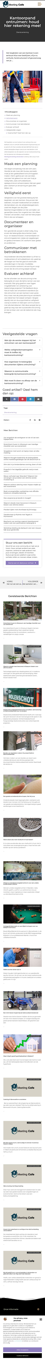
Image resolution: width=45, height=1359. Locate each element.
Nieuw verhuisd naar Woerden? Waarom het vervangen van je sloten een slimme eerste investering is (20, 478)
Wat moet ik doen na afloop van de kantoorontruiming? (22, 382)
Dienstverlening (22, 32)
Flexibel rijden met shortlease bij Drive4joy (20, 510)
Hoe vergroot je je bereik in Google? (17, 498)
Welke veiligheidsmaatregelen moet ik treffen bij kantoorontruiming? (22, 352)
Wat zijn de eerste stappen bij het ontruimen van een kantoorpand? (22, 341)
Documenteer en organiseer (16, 121)
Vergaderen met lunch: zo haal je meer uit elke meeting (21, 452)
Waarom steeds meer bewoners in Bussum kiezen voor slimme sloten (20, 504)
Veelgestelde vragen (13, 130)
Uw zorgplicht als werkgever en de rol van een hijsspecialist (21, 438)
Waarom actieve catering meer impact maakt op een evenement (22, 485)
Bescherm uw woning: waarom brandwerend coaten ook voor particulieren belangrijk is (21, 522)
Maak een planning (13, 115)
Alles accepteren (22, 1350)
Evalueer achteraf (12, 127)
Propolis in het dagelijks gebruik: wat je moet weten (21, 470)
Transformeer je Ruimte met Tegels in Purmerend (18, 515)
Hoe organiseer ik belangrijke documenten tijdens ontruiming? (22, 363)
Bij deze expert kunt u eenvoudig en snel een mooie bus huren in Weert (21, 1143)
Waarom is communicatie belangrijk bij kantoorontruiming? (22, 372)
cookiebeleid (18, 1341)
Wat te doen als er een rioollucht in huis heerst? (18, 839)
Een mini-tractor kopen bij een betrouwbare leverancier (20, 1013)
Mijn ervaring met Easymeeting (13, 1186)
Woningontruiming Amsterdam (14, 156)
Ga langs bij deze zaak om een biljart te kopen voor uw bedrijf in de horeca (20, 926)
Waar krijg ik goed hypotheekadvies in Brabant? (18, 1056)
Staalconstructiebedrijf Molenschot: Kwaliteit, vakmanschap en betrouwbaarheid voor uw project (22, 710)
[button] (41, 1319)
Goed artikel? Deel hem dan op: (19, 133)
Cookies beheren (22, 1355)
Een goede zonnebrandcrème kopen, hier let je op (19, 796)
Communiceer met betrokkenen (18, 124)
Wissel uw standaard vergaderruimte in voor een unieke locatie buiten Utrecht (21, 883)
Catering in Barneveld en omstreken (14, 1099)
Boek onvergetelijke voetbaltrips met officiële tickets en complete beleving (21, 492)
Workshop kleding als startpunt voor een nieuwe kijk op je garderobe (22, 529)
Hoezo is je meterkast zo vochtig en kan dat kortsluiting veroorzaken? (21, 1229)
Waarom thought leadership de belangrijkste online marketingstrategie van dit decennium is (22, 458)
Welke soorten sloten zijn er (12, 969)
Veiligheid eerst (11, 118)
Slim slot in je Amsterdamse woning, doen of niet (22, 464)
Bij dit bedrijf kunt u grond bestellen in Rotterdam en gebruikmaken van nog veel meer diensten (20, 1273)
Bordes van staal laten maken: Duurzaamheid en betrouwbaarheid (18, 753)
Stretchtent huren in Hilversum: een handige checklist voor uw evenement (21, 445)
